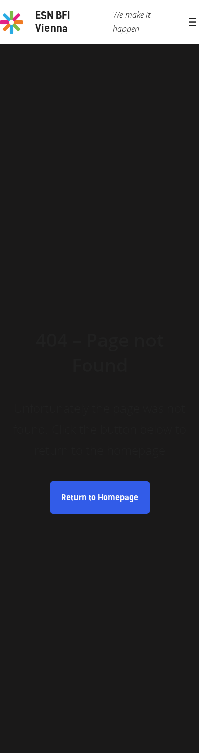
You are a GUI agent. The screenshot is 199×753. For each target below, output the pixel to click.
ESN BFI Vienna (52, 21)
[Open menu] (193, 22)
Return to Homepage (99, 497)
